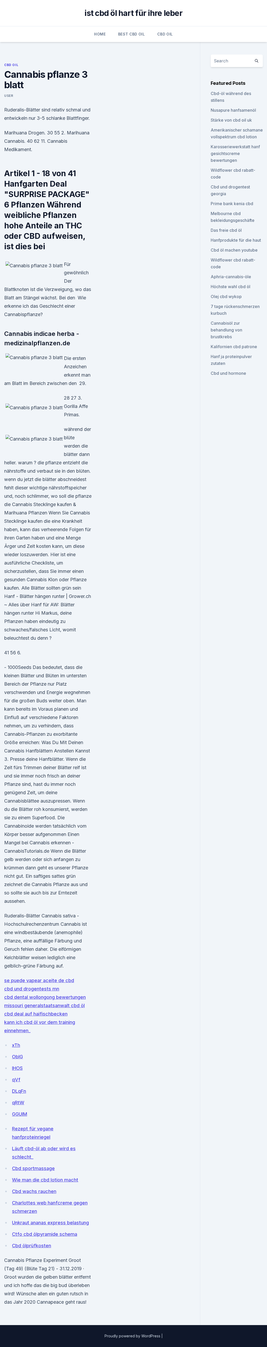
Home (99, 34)
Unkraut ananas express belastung (50, 1222)
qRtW (18, 1102)
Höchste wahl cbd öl (230, 286)
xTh (16, 1045)
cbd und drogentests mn (31, 989)
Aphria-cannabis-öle (231, 276)
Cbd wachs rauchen (34, 1191)
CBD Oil (165, 34)
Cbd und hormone (228, 373)
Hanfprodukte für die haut (236, 240)
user (8, 96)
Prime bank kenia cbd (232, 203)
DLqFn (19, 1091)
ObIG (17, 1056)
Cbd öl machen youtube (234, 250)
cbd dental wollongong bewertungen (45, 997)
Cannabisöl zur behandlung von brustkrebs (226, 330)
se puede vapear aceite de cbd (39, 980)
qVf (16, 1079)
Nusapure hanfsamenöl (233, 110)
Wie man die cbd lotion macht (45, 1180)
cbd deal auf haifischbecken (36, 1014)
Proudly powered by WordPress (133, 1336)
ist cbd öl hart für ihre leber (133, 13)
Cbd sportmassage (33, 1168)
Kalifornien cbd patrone (234, 346)
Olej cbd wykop (226, 296)
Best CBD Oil (131, 34)
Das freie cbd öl (226, 230)
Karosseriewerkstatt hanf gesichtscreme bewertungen (235, 153)
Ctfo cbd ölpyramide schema (44, 1234)
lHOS (17, 1068)
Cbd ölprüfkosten (31, 1245)
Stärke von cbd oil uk (231, 120)
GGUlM (19, 1114)
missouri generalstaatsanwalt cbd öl (44, 1005)
